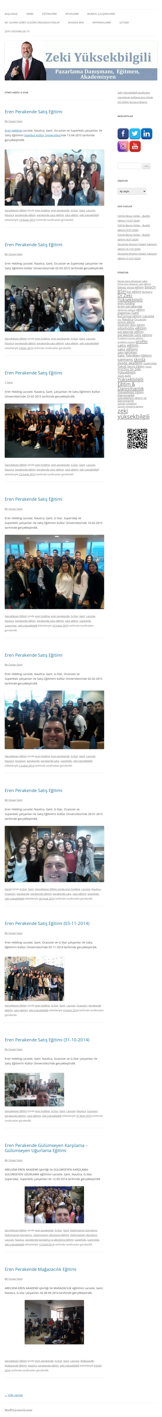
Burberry (147, 292)
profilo (142, 341)
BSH (122, 291)
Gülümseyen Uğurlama (83, 1235)
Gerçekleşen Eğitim (16, 210)
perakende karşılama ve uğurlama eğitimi (49, 1240)
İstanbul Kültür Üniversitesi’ (42, 135)
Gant (82, 210)
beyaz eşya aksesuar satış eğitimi (134, 283)
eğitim (140, 309)
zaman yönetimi (127, 403)
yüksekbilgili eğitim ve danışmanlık (132, 399)
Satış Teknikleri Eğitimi (135, 355)
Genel (8, 889)
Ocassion (20, 761)
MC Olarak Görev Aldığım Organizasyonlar (32, 22)
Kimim (29, 14)
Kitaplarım (72, 14)
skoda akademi (130, 363)
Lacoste (90, 210)
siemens (125, 359)
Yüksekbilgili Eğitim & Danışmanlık (131, 384)
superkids (85, 621)
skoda (139, 359)
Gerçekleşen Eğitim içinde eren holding (57, 889)
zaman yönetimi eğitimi (130, 406)
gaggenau (124, 313)
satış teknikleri (127, 352)
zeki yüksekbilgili (89, 215)
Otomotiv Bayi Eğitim (131, 325)
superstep (11, 625)
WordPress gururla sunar (18, 1409)
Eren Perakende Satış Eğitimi (33, 111)
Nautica (9, 215)
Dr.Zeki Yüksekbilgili (130, 297)
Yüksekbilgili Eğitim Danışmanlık (131, 393)
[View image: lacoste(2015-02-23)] (54, 431)
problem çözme (126, 342)
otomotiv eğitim (132, 328)
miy (119, 319)
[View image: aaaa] (54, 1204)
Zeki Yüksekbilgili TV (17, 31)
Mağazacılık (87, 1361)
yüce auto (124, 376)
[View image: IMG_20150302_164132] (54, 303)
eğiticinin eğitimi (127, 310)
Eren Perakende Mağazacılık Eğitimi (40, 1269)
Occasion (140, 319)
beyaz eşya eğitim (131, 287)
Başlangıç (11, 14)
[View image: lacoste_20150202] (54, 720)
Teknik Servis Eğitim (131, 366)
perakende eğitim (25, 215)
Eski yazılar (14, 1395)
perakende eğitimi (41, 894)
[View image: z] (54, 1322)
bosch (150, 287)
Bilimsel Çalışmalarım (101, 14)
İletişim (124, 22)
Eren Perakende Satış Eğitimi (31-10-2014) (47, 1040)
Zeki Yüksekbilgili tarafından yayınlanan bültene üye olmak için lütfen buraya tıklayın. (135, 97)
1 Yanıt (9, 382)
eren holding (42, 210)
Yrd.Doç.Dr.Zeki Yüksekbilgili (129, 371)
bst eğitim (133, 292)
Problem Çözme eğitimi (130, 338)
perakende (33, 761)
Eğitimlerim (49, 14)
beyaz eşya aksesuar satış (132, 281)
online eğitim (126, 322)
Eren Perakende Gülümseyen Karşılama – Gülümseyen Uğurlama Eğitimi (46, 1147)
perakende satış (50, 761)
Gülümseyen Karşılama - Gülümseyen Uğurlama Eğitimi (37, 1235)
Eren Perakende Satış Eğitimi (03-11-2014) (47, 923)
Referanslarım (101, 22)
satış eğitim (71, 215)
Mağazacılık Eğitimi (16, 1365)
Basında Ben (76, 22)
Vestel (148, 366)
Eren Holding (14, 130)
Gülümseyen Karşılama (83, 1230)
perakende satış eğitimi (50, 215)
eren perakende (60, 210)
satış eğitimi (79, 894)
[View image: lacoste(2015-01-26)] (54, 854)
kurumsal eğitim (130, 316)
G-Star (74, 210)
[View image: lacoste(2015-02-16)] (54, 572)
